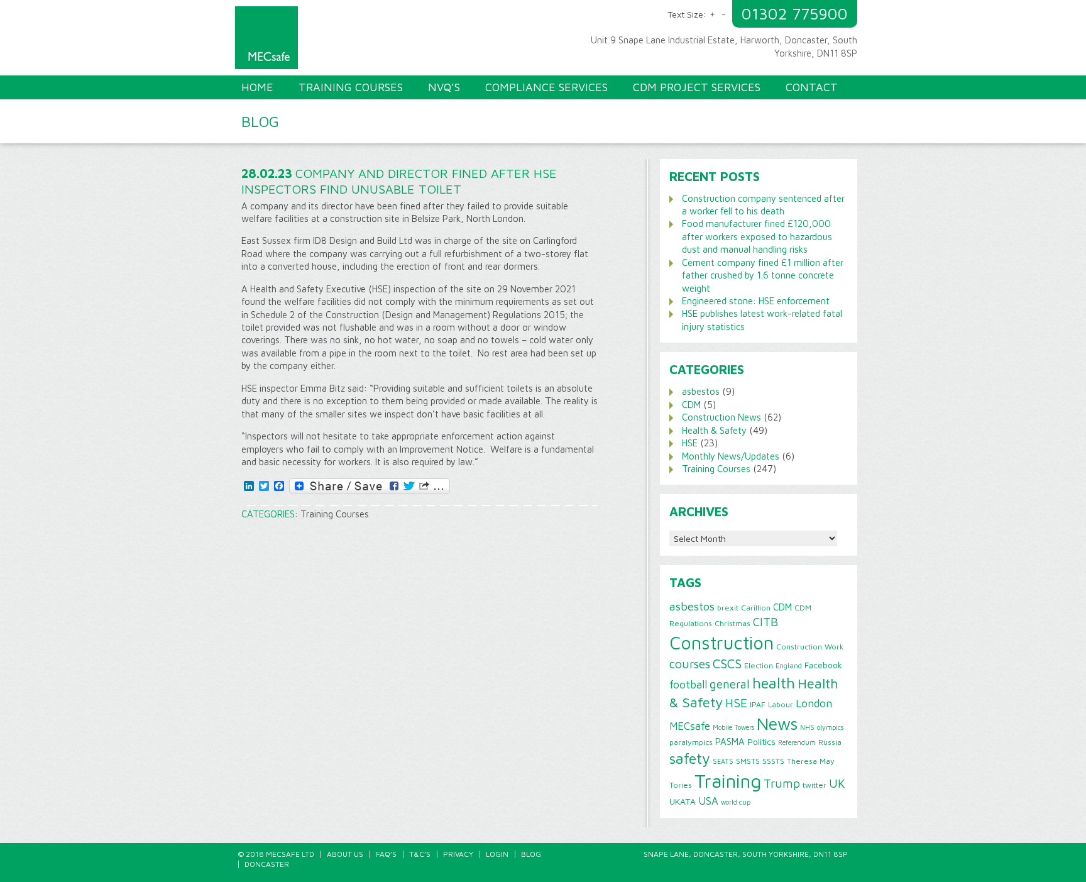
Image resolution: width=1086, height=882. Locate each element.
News (777, 724)
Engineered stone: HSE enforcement (756, 300)
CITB (765, 622)
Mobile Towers (733, 727)
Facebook (823, 665)
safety (689, 758)
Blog (531, 854)
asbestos (701, 391)
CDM (691, 404)
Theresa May (811, 761)
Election (758, 665)
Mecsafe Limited (392, 40)
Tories (680, 785)
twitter (814, 785)
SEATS (723, 761)
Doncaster (266, 864)
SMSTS (748, 761)
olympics (830, 727)
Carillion (756, 607)
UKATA (682, 802)
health (773, 683)
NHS (807, 727)
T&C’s (420, 854)
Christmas (732, 623)
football (688, 684)
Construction (721, 642)
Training (727, 780)
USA (708, 801)
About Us (345, 854)
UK (837, 783)
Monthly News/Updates (730, 456)
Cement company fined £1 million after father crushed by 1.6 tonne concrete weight (762, 275)
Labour (780, 704)
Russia (830, 742)
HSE (690, 443)
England (789, 666)
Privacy (458, 854)
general (730, 684)
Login (497, 854)
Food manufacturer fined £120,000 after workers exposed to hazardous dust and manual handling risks (757, 236)
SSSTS (773, 761)
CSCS (727, 663)
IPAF (757, 704)
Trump (782, 783)
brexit (727, 607)
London (814, 703)
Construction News (721, 417)
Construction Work (809, 646)
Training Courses (334, 514)
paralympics (691, 742)
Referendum (797, 742)
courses (689, 663)
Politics (761, 742)
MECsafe (689, 726)
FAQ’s (386, 854)
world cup (735, 802)
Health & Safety (714, 430)
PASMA (730, 741)
